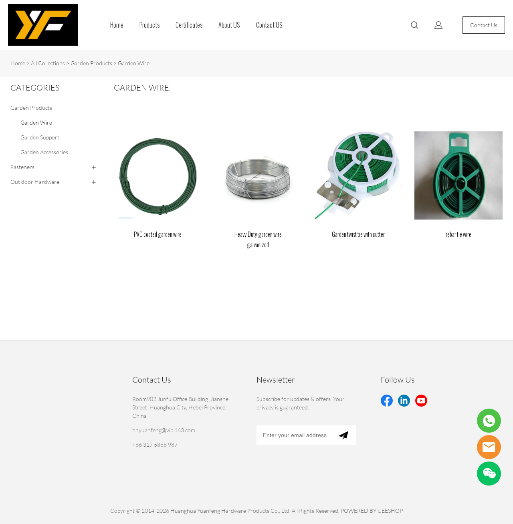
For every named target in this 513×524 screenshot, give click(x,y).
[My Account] (438, 25)
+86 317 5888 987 (155, 444)
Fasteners (22, 166)
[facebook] (387, 401)
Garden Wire (133, 63)
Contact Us (483, 25)
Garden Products (91, 63)
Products (149, 25)
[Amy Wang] (489, 421)
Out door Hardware (34, 181)
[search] (414, 26)
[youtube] (421, 401)
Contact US (269, 25)
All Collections (48, 63)
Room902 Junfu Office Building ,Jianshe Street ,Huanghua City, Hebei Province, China (180, 407)
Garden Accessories (44, 152)
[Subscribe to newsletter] (343, 435)
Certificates (189, 25)
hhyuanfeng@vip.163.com (163, 430)
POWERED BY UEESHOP (372, 510)
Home (116, 25)
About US (229, 25)
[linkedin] (404, 401)
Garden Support (39, 137)
